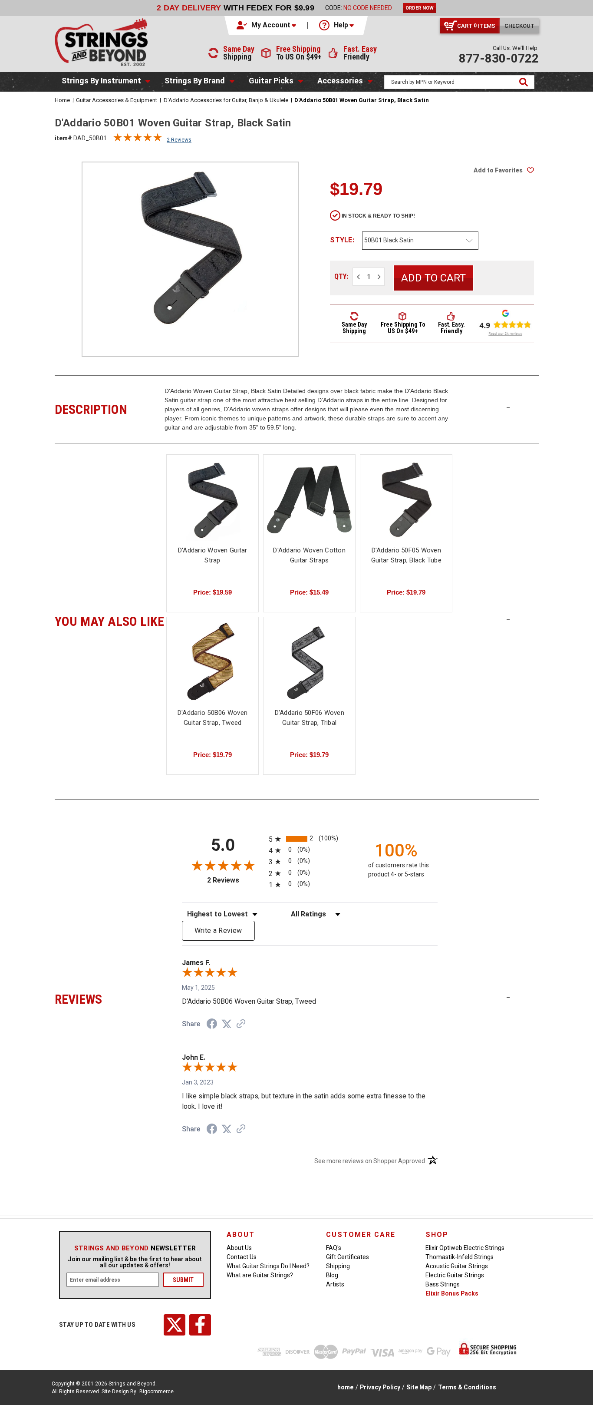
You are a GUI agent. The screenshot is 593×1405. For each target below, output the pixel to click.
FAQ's (333, 1247)
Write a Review (218, 930)
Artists (335, 1284)
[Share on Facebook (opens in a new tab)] (212, 1025)
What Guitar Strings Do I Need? (268, 1266)
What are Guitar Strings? (260, 1275)
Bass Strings (442, 1284)
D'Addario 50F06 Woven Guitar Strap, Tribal (309, 718)
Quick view (212, 499)
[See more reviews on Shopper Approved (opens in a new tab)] (241, 1024)
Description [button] (110, 408)
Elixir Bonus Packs (451, 1293)
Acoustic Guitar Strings (456, 1266)
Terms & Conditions (467, 1387)
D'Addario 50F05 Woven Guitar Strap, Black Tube (406, 555)
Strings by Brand (195, 80)
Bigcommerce (156, 1391)
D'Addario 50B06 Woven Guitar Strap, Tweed (212, 718)
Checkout (519, 26)
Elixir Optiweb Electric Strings (464, 1247)
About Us (239, 1247)
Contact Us (242, 1256)
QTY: (341, 276)
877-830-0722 (499, 58)
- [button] (508, 407)
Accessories (340, 80)
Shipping (338, 1266)
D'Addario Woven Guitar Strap (212, 555)
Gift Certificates (347, 1256)
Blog (332, 1275)
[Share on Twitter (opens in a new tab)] (226, 1024)
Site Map (419, 1387)
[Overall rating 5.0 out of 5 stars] (137, 139)
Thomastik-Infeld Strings (459, 1256)
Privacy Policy (380, 1387)
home (345, 1387)
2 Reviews (179, 140)
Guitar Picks (271, 80)
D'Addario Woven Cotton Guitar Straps (309, 555)
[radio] (310, 839)
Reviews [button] (110, 998)
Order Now (419, 8)
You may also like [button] (110, 620)
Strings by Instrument (101, 80)
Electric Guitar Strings (454, 1275)
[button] (267, 25)
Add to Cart (406, 507)
